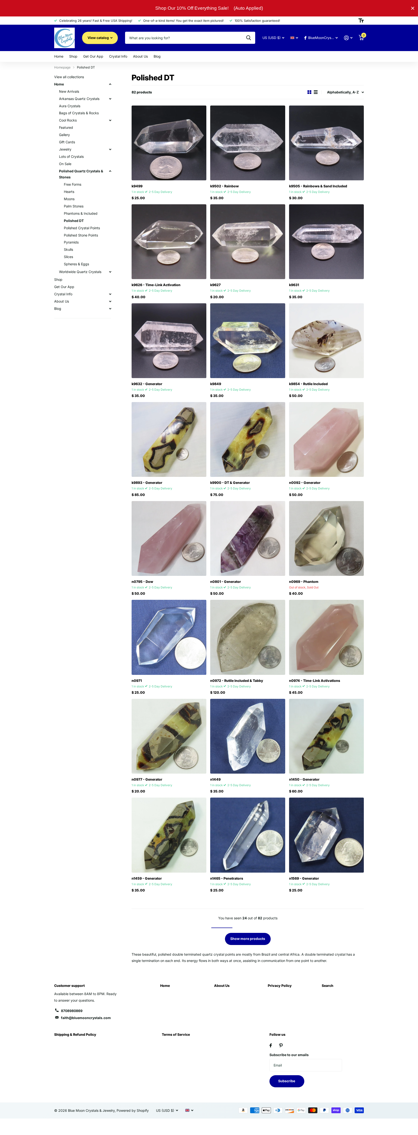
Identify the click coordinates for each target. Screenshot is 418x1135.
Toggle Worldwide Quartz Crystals (110, 272)
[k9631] (326, 241)
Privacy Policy (280, 985)
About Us (140, 56)
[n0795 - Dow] (169, 538)
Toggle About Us (110, 301)
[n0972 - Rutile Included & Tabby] (247, 637)
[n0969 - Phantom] (326, 538)
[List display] (316, 92)
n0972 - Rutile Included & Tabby (236, 680)
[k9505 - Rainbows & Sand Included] (326, 143)
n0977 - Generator (147, 779)
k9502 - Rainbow (224, 186)
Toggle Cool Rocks (110, 120)
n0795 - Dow (142, 581)
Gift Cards (67, 142)
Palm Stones (73, 206)
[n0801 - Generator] (247, 538)
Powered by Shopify (133, 1110)
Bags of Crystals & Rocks (79, 113)
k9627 (215, 285)
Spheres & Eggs (76, 264)
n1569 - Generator (304, 878)
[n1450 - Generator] (326, 736)
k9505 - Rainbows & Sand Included (318, 186)
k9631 (294, 285)
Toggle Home (110, 84)
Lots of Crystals (71, 156)
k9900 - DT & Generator (230, 482)
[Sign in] (348, 37)
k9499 (137, 186)
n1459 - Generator (147, 878)
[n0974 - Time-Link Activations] (326, 637)
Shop (73, 56)
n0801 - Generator (225, 581)
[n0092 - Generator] (326, 439)
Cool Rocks (68, 120)
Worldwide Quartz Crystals (80, 272)
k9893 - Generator (147, 482)
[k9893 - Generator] (169, 439)
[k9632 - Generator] (169, 340)
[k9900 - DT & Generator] (247, 439)
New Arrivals (69, 91)
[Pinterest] (281, 1045)
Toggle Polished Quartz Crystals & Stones (110, 171)
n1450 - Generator (304, 779)
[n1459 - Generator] (169, 835)
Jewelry (65, 149)
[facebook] (270, 1045)
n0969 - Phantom (303, 581)
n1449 (215, 779)
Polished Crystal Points (82, 228)
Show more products (247, 939)
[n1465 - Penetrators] (247, 835)
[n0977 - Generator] (169, 736)
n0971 (137, 680)
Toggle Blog (110, 308)
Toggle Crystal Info (110, 294)
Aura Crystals (69, 106)
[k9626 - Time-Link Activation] (169, 241)
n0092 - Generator (305, 482)
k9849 (215, 384)
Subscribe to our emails (289, 1055)
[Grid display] (309, 92)
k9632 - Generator (147, 384)
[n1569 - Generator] (326, 835)
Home (58, 56)
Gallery (64, 135)
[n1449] (247, 736)
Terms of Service (176, 1034)
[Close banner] (413, 8)
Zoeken (248, 38)
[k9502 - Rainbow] (247, 143)
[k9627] (247, 241)
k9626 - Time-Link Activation (156, 285)
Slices (68, 257)
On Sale (65, 164)
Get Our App (93, 56)
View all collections (69, 77)
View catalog (99, 38)
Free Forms (72, 184)
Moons (69, 199)
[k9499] (169, 143)
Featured (66, 127)
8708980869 (71, 1011)
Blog (157, 56)
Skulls (68, 249)
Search (327, 985)
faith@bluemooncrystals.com (86, 1018)
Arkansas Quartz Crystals (79, 99)
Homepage (62, 67)
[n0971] (169, 637)
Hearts (69, 192)
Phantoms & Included (80, 213)
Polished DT (74, 221)
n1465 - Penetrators (226, 878)
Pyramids (71, 242)
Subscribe (287, 1081)
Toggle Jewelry (110, 149)
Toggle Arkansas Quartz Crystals (110, 99)
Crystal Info (118, 56)
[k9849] (247, 340)
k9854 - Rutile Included (308, 384)
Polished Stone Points (81, 235)
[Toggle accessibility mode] (361, 20)
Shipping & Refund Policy (75, 1034)
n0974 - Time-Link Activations (314, 680)
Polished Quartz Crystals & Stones (81, 174)
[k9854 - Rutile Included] (326, 340)
